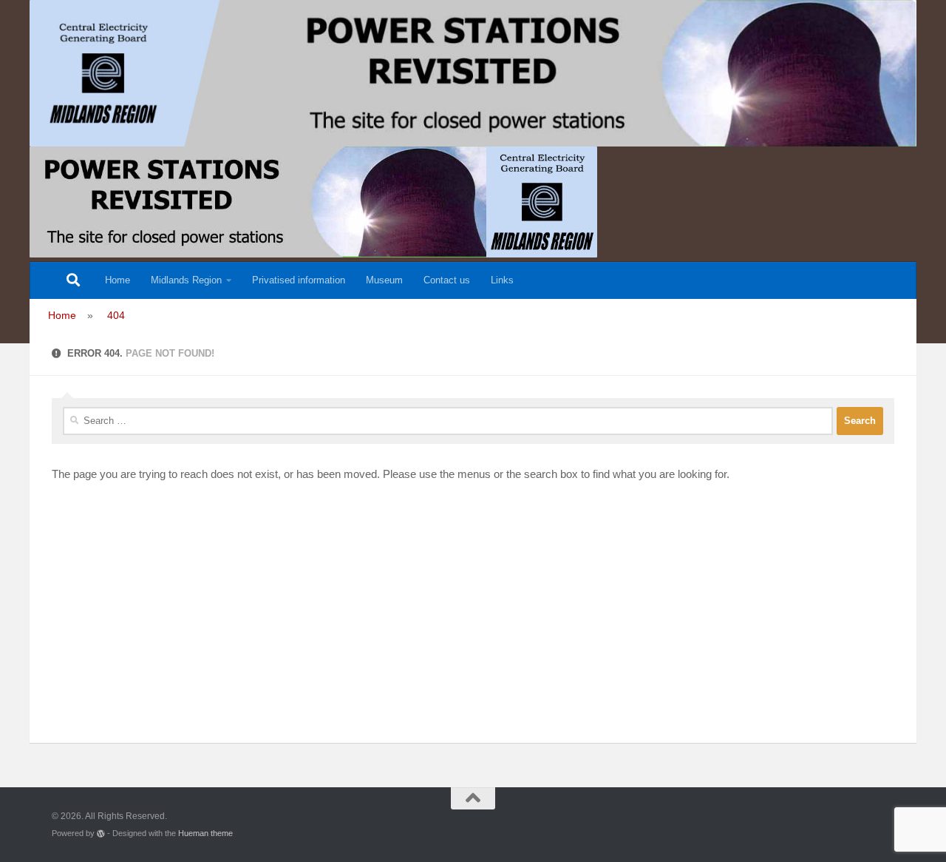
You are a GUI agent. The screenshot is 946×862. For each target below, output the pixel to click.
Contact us (446, 280)
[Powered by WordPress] (101, 833)
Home (117, 280)
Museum (384, 280)
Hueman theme (205, 833)
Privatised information (298, 280)
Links (502, 280)
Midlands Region (186, 280)
